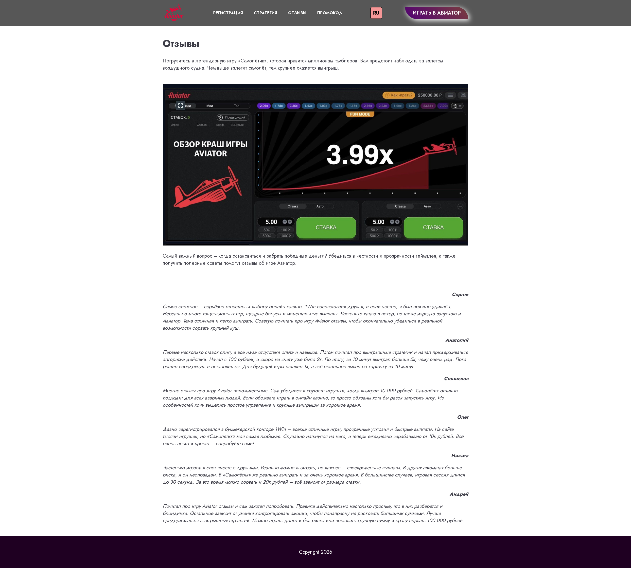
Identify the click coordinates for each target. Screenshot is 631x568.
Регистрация (228, 13)
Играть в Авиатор (437, 13)
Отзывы (297, 13)
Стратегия (265, 13)
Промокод (329, 13)
